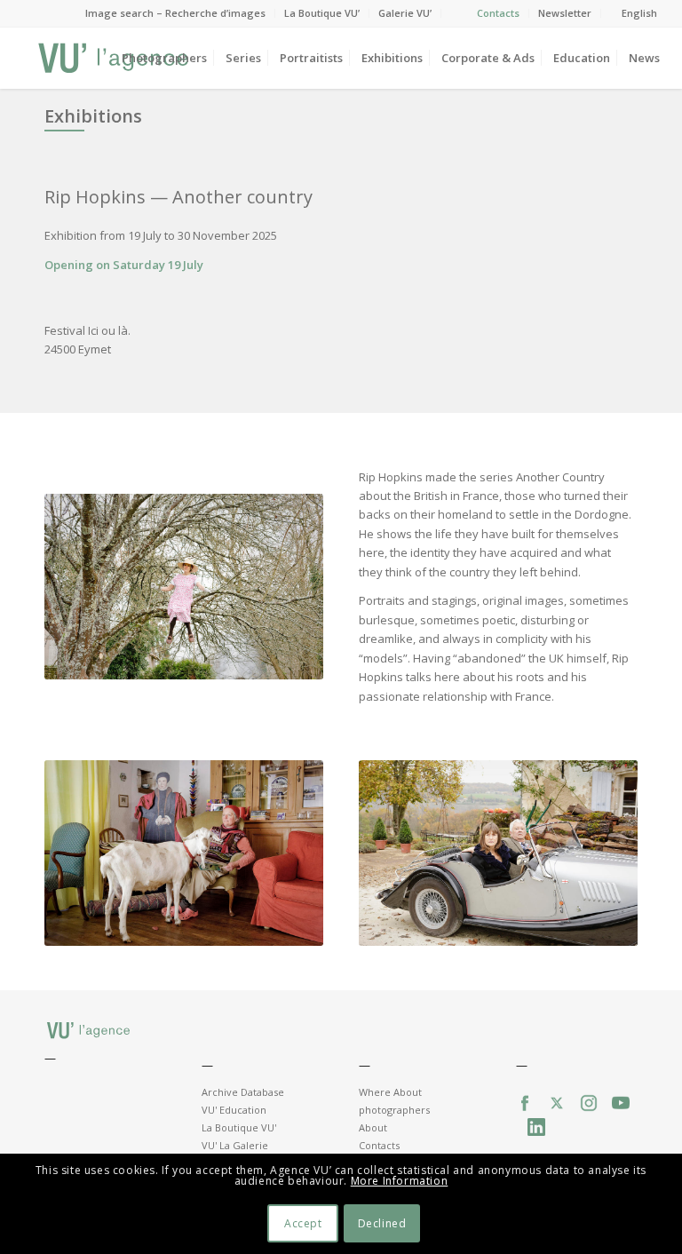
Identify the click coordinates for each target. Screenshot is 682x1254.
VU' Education (234, 1109)
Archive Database (243, 1092)
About (373, 1127)
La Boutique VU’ (322, 13)
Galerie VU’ (405, 13)
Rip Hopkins (95, 197)
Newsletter (564, 13)
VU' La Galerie (235, 1145)
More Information (399, 1180)
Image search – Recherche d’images (175, 13)
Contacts (498, 13)
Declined (382, 1223)
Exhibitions (93, 116)
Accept (303, 1223)
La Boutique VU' (239, 1127)
